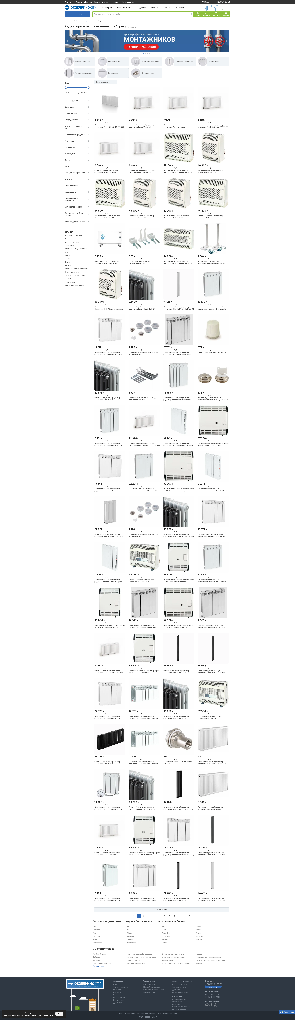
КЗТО (95, 927)
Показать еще (161, 910)
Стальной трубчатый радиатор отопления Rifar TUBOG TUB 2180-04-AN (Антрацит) (212, 672)
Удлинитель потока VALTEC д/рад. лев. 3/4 (177, 763)
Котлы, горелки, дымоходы (173, 954)
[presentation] (67, 41)
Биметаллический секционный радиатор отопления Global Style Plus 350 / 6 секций (177, 353)
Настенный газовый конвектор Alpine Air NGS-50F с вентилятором (178, 490)
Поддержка (289, 1012)
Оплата (79, 2)
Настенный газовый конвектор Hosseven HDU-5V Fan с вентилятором (210, 217)
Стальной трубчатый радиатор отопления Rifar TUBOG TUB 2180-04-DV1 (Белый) (212, 899)
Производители (128, 2)
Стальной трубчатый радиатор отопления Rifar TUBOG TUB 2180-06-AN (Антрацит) (143, 308)
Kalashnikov (97, 943)
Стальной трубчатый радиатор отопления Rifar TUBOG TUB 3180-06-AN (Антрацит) (177, 672)
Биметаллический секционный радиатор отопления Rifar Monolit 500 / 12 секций (143, 490)
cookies (19, 1013)
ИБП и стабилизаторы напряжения (176, 963)
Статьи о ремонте (120, 987)
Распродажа (70, 282)
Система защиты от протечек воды (210, 960)
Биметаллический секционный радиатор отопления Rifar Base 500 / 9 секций (178, 854)
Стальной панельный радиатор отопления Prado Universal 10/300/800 (142, 171)
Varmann (165, 939)
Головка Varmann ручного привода (212, 352)
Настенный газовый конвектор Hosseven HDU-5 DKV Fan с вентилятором (107, 217)
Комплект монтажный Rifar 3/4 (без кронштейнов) (143, 535)
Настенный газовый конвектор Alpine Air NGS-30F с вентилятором (144, 854)
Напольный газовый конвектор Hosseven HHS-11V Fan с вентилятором (141, 581)
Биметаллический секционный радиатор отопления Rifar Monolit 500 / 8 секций (177, 399)
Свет (67, 252)
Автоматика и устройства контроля (141, 957)
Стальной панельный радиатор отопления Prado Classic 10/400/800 (109, 126)
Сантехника (69, 245)
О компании (69, 2)
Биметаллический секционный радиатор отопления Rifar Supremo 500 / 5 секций (109, 581)
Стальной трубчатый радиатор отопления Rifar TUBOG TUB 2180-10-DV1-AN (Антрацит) (178, 808)
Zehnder (130, 936)
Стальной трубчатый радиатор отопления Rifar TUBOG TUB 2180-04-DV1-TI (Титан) (212, 854)
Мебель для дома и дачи (75, 275)
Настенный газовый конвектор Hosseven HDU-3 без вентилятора (108, 308)
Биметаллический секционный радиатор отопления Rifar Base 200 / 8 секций (144, 717)
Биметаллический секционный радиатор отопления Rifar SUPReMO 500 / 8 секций (178, 444)
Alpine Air (199, 936)
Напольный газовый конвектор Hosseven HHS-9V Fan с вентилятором (210, 717)
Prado (129, 927)
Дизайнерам (118, 1003)
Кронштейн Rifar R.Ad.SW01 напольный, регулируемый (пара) (211, 262)
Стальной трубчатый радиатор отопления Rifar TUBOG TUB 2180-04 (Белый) (178, 308)
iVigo (95, 939)
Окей (59, 1014)
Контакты (117, 992)
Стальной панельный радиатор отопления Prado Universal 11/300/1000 (176, 126)
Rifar (163, 927)
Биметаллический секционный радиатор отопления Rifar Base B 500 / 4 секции (142, 899)
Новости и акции (149, 984)
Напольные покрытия (73, 235)
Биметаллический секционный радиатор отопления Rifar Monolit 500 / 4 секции (108, 444)
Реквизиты (117, 995)
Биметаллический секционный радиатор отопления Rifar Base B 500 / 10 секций (108, 490)
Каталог (79, 14)
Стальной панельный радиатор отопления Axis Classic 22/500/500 (212, 763)
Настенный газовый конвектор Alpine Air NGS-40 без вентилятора (178, 626)
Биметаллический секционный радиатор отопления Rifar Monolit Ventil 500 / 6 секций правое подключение (108, 808)
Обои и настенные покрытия (76, 269)
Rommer (96, 930)
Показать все (98, 966)
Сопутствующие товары (74, 285)
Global (129, 933)
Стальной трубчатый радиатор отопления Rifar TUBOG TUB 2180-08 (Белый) (178, 535)
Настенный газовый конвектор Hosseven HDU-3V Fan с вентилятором (210, 171)
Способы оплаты (179, 987)
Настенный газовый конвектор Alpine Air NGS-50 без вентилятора (213, 444)
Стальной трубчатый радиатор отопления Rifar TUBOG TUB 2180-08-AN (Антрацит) (177, 717)
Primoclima (166, 933)
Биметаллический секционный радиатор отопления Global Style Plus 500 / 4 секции (211, 626)
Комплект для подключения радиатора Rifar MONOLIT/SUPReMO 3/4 (213, 399)
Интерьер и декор (72, 242)
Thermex (130, 939)
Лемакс (199, 933)
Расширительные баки (136, 963)
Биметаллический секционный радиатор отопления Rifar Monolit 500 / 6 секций (212, 581)
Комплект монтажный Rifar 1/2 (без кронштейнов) (143, 353)
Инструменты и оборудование (208, 957)
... (179, 916)
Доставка (88, 2)
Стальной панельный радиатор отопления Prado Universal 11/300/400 (213, 126)
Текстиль (68, 279)
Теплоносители (133, 960)
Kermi (198, 930)
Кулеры (199, 963)
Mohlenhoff (131, 943)
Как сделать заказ (179, 984)
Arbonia (199, 927)
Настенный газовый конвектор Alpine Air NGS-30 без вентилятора (144, 672)
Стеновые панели (72, 272)
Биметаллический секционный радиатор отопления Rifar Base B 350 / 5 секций (108, 899)
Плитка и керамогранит (74, 239)
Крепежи (96, 960)
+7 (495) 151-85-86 (221, 2)
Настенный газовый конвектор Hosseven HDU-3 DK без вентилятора (141, 217)
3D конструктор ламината (153, 990)
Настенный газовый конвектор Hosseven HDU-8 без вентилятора (177, 262)
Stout (164, 930)
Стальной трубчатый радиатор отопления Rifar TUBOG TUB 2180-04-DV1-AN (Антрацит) (177, 899)
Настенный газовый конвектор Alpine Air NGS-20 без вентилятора (109, 626)
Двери (67, 255)
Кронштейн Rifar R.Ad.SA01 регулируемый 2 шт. (140, 262)
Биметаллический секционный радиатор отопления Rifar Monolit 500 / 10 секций (212, 308)
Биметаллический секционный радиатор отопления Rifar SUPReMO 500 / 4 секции (213, 490)
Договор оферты (179, 1009)
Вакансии (116, 2)
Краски (67, 259)
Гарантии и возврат (102, 2)
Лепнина (68, 262)
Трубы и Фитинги (99, 954)
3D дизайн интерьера (151, 987)
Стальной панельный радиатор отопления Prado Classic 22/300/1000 (109, 672)
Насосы (199, 954)
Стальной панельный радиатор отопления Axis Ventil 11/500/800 (211, 808)
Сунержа (96, 936)
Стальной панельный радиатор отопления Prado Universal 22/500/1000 (107, 854)
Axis (94, 933)
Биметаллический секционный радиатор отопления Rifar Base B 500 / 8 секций (211, 535)
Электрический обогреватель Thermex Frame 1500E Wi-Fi (106, 262)
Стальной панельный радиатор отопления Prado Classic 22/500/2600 (144, 444)
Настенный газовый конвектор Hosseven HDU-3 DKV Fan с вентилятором (176, 217)
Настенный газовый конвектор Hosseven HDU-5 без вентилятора (177, 171)
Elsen (129, 930)
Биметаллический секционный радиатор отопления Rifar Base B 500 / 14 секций (108, 717)
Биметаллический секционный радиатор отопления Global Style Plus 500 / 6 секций (142, 626)
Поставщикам (118, 1000)
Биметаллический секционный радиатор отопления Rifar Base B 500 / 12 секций (108, 353)
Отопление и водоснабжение (85, 21)
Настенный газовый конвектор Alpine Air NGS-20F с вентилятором (178, 581)
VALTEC (199, 939)
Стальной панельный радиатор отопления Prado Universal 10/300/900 (107, 171)
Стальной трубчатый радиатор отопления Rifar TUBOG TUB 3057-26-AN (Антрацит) (108, 763)
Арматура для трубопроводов (139, 954)
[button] (143, 53)
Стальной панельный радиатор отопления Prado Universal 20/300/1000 (142, 126)
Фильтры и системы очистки (173, 957)
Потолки (68, 265)
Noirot (164, 943)
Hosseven (166, 936)
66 (184, 916)
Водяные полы (167, 960)
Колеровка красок (150, 992)
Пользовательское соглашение (180, 1001)
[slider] (66, 87)
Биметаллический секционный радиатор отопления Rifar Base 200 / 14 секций (144, 763)
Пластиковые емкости (102, 963)
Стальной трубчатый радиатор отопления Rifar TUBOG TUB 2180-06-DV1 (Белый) (108, 535)
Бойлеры (96, 957)
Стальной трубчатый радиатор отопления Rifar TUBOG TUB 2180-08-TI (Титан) (143, 808)
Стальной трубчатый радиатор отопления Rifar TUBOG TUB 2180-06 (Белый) (109, 399)
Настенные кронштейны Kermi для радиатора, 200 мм (143, 399)
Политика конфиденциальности (181, 1005)
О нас (115, 984)
